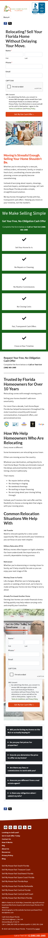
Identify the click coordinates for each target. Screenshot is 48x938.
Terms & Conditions (16, 109)
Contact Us (6, 839)
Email (8, 71)
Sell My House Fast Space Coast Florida (18, 877)
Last (26, 58)
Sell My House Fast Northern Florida (17, 898)
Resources (6, 852)
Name (9, 50)
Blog (4, 859)
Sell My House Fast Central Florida (16, 890)
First (7, 58)
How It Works (7, 842)
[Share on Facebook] (5, 23)
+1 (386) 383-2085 (37, 935)
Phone (9, 62)
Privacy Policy (30, 109)
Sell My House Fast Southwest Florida (17, 873)
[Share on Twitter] (10, 23)
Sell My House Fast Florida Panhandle (17, 886)
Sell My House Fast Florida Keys (15, 881)
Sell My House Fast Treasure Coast (16, 869)
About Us (5, 849)
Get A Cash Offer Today (11, 836)
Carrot (37, 929)
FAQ (3, 845)
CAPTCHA (10, 80)
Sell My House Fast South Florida (15, 865)
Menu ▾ (6, 17)
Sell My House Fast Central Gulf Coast (17, 894)
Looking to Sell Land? (10, 832)
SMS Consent (10, 95)
